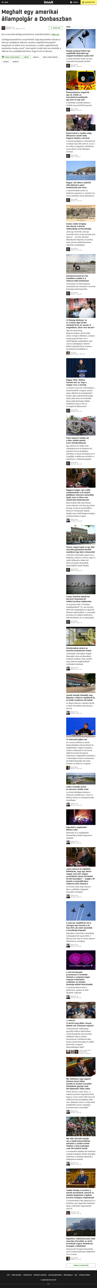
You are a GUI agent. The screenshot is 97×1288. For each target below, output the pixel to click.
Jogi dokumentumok (55, 1275)
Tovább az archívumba (81, 1265)
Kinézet (75, 2)
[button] (11, 57)
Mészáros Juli (10, 27)
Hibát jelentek (16, 1275)
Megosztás (56, 28)
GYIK (8, 1275)
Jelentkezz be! (90, 2)
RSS (76, 1275)
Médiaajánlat (68, 1275)
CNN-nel (55, 34)
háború (8, 28)
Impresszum (27, 1275)
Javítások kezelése (40, 1275)
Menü (6, 2)
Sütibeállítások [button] (84, 1275)
